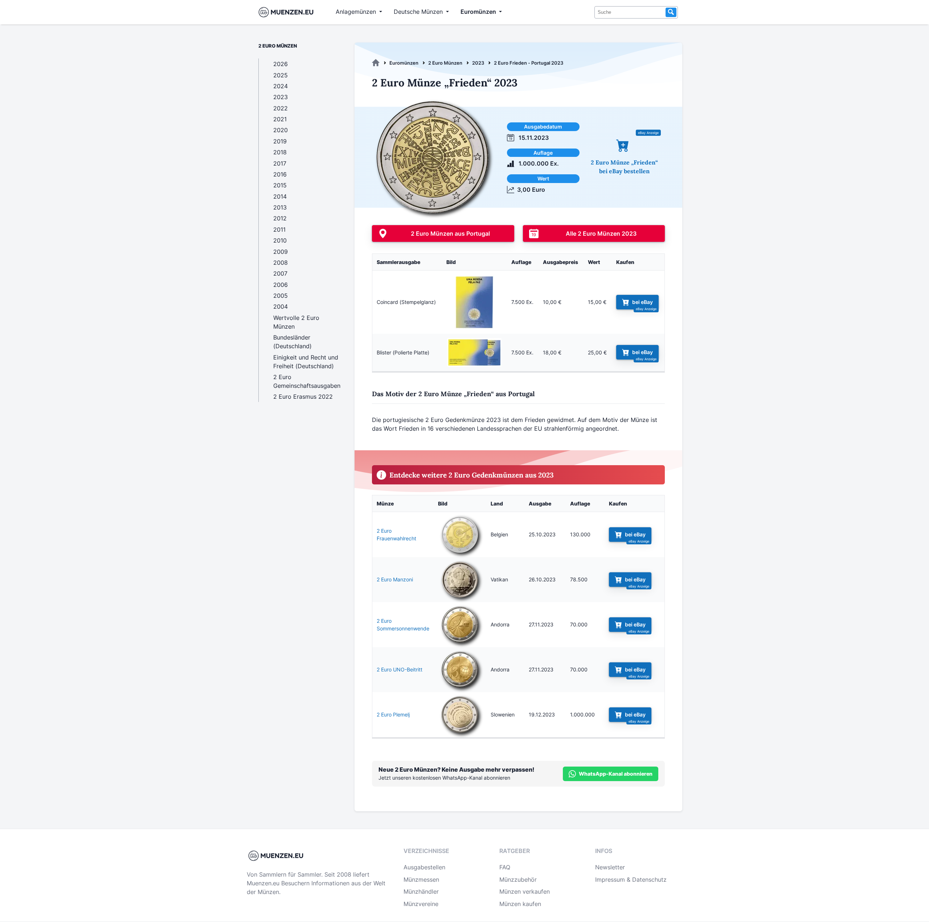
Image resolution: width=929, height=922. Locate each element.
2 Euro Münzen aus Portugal (450, 233)
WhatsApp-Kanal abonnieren (615, 774)
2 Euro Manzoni (395, 579)
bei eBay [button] (642, 302)
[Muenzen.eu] (376, 63)
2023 (478, 63)
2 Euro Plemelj (393, 714)
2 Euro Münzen (445, 63)
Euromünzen (403, 63)
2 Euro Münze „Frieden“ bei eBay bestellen (624, 167)
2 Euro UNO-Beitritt (399, 669)
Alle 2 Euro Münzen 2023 (601, 233)
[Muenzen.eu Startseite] (287, 12)
